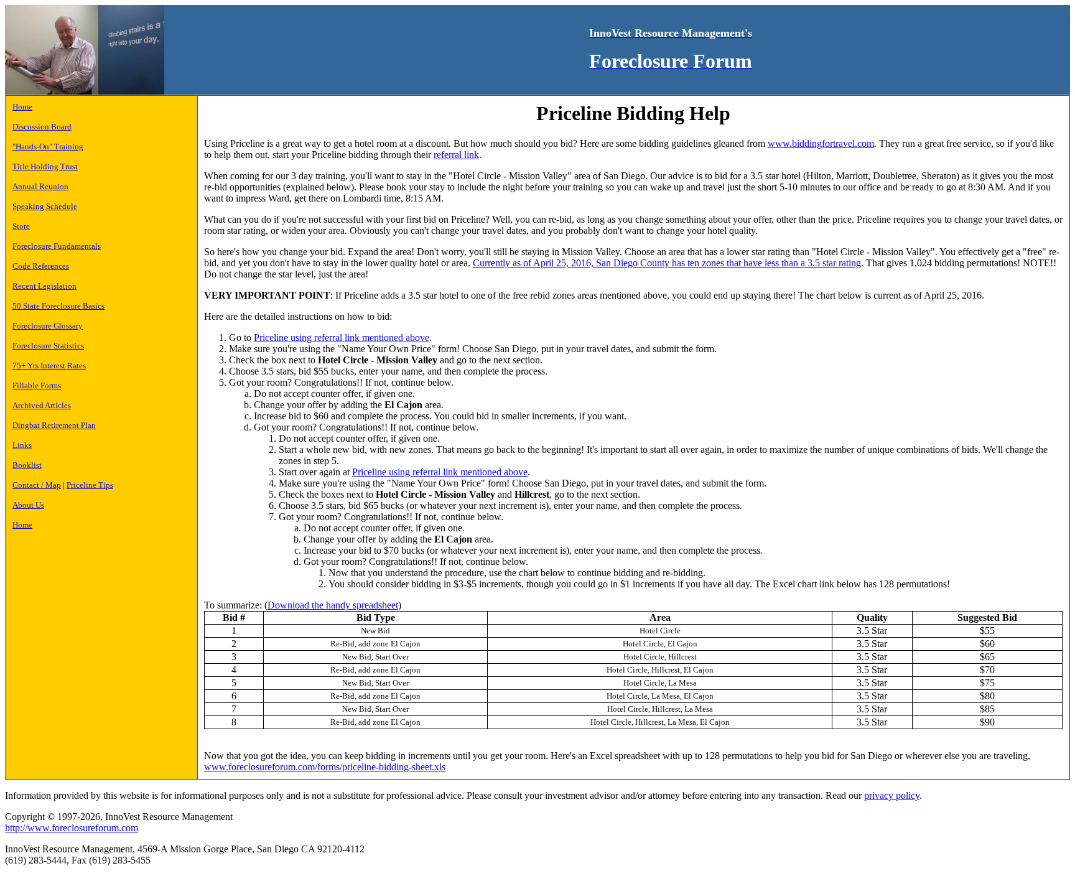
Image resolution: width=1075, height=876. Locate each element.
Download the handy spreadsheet (333, 605)
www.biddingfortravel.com (821, 143)
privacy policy (891, 795)
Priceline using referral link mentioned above (341, 337)
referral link (456, 154)
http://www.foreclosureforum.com (71, 827)
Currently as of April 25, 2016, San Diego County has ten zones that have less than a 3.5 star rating (667, 263)
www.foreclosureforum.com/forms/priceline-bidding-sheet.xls (324, 767)
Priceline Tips (90, 485)
